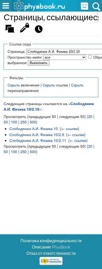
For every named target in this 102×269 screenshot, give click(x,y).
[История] (40, 30)
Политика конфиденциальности (51, 240)
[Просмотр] (26, 30)
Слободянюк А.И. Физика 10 (33, 128)
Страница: (16, 51)
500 (33, 122)
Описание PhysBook (51, 246)
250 (23, 122)
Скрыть (14, 84)
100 (14, 122)
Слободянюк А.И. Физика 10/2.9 (36, 134)
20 (90, 116)
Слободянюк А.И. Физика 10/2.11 (37, 140)
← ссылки (69, 128)
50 (6, 122)
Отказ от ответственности (51, 253)
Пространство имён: (25, 57)
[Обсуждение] (11, 30)
